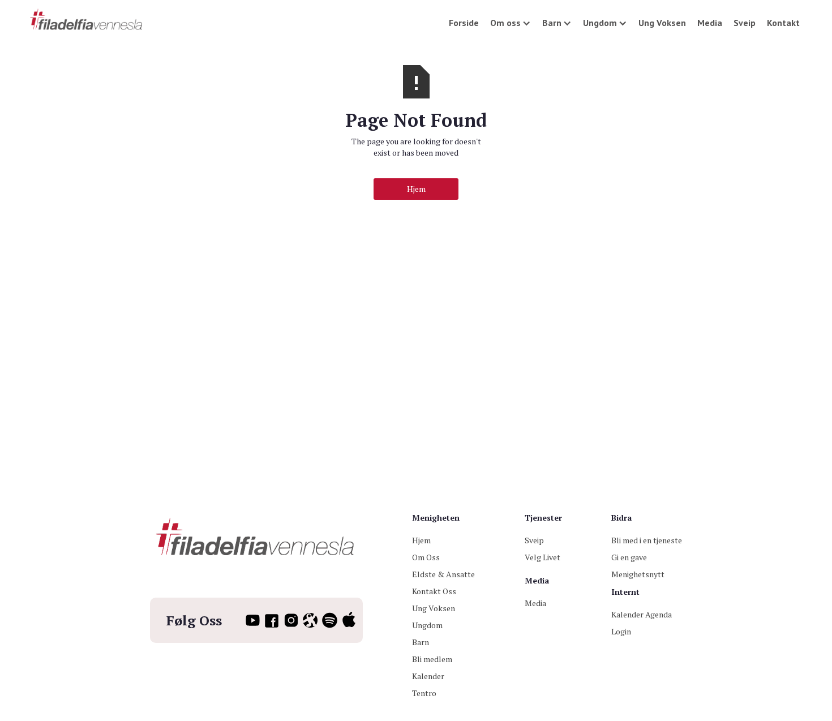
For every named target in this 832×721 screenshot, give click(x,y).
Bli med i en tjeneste (646, 540)
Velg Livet (542, 557)
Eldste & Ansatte (443, 574)
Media (709, 22)
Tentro (424, 693)
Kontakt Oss (434, 591)
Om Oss (426, 557)
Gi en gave (629, 557)
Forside (464, 22)
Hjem (416, 188)
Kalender (428, 676)
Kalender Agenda (641, 614)
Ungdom (427, 625)
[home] (87, 20)
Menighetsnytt (637, 574)
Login (621, 631)
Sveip (745, 22)
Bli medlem (432, 659)
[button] (510, 23)
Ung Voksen (662, 22)
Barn (420, 642)
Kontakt (783, 22)
